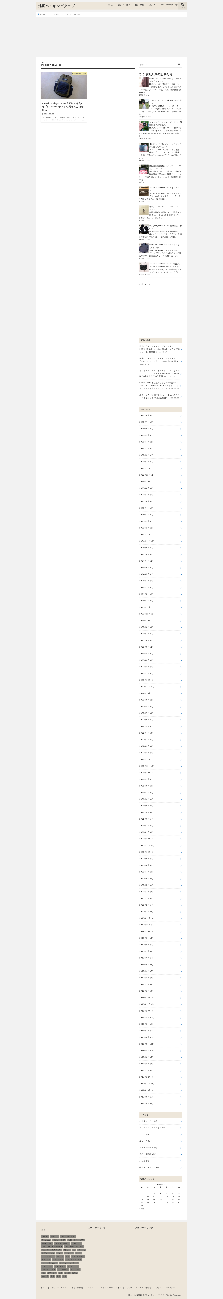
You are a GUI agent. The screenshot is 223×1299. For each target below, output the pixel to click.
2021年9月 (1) (146, 779)
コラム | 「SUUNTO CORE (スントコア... (165, 208)
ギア (67, 1256)
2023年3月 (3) (146, 660)
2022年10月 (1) (146, 693)
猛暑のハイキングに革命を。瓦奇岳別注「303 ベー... (165, 80)
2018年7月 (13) (146, 1031)
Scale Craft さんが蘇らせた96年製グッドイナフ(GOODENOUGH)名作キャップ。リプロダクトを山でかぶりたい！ (159, 385)
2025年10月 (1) (146, 481)
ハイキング (73, 1263)
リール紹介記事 (148, 1147)
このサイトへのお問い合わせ (138, 1288)
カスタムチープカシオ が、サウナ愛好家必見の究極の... (165, 123)
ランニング (75, 1270)
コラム (144, 1134)
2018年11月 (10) (147, 1004)
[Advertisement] (111, 37)
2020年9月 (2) (146, 859)
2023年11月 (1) (146, 614)
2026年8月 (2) (146, 415)
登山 (52, 1276)
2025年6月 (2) (146, 501)
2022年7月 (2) (146, 713)
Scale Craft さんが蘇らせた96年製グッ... (165, 101)
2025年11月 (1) (146, 475)
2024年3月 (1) (146, 587)
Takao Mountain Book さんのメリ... (164, 189)
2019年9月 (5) (146, 938)
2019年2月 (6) (146, 984)
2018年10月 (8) (146, 1011)
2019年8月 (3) (146, 945)
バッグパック (47, 1266)
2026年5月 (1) (146, 435)
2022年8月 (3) (146, 707)
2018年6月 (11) (146, 1037)
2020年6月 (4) (146, 879)
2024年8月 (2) (146, 554)
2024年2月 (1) (146, 594)
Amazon (45, 1237)
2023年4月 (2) (146, 653)
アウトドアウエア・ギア (169, 5)
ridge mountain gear (74, 1247)
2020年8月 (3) (146, 865)
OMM (69, 1240)
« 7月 (141, 1209)
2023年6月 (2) (146, 640)
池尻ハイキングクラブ (56, 6)
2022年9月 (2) (146, 700)
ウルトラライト (48, 1256)
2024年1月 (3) (146, 601)
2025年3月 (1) (146, 515)
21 (166, 1200)
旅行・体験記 (139, 5)
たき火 (59, 1253)
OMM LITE (76, 1243)
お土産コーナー (148, 1121)
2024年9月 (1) (146, 548)
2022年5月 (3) (146, 726)
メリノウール (63, 1270)
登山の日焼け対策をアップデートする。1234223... (165, 167)
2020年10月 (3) (146, 852)
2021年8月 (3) (146, 786)
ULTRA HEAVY (48, 1253)
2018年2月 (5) (146, 1064)
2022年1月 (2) (146, 753)
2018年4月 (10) (146, 1050)
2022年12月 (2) (146, 680)
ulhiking (81, 1250)
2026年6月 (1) (146, 429)
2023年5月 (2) (146, 647)
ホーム (110, 5)
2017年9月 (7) (146, 1097)
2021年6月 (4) (146, 799)
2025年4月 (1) (146, 508)
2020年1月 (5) (146, 912)
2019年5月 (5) (146, 965)
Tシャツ (67, 1250)
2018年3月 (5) (146, 1057)
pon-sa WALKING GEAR (52, 1247)
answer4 (54, 1237)
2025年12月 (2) (146, 468)
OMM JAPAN (47, 1243)
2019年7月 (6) (146, 951)
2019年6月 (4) (146, 958)
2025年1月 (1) (146, 528)
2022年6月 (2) (146, 720)
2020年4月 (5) (146, 892)
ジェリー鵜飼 (58, 1260)
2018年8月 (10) (146, 1024)
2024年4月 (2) (146, 581)
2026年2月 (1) (146, 455)
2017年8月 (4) (146, 1103)
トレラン (63, 1263)
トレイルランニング (49, 1263)
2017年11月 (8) (146, 1084)
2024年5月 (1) (146, 574)
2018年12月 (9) (146, 998)
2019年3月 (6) (146, 978)
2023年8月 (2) (146, 627)
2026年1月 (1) (146, 462)
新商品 (75, 1273)
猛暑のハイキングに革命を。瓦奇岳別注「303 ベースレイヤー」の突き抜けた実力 (158, 361)
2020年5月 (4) (146, 885)
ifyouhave (46, 1240)
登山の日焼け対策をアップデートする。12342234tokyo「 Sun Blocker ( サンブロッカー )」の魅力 (159, 349)
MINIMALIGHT (59, 1240)
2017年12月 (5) (146, 1077)
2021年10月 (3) (146, 773)
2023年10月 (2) (146, 621)
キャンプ (59, 1256)
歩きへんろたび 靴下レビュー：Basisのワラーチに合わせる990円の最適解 (159, 396)
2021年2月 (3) (146, 826)
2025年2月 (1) (146, 521)
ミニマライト (72, 1266)
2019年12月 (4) (146, 918)
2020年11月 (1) (146, 845)
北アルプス (51, 1273)
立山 (58, 1276)
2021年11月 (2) (146, 766)
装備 (64, 1276)
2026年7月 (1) (146, 422)
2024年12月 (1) (146, 534)
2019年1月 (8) (146, 991)
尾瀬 (60, 1273)
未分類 (144, 1161)
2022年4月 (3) (146, 733)
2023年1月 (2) (146, 673)
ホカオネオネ (59, 1266)
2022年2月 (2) (146, 746)
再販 (43, 1273)
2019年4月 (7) (146, 971)
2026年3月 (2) (146, 448)
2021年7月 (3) (146, 793)
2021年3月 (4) (146, 819)
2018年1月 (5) (146, 1070)
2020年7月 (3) (146, 872)
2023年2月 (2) (146, 667)
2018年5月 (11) (146, 1044)
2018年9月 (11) (146, 1017)
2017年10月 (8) (146, 1090)
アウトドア (68, 1253)
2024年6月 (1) (146, 567)
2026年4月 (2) (146, 442)
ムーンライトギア (49, 1270)
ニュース (152, 5)
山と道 (67, 1273)
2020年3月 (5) (146, 898)
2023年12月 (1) (146, 607)
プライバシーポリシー (165, 1288)
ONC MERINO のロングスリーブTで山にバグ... (165, 246)
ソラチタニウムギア (73, 1260)
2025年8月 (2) (146, 488)
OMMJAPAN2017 (62, 1243)
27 (160, 1203)
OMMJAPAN (79, 1240)
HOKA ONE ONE (68, 1237)
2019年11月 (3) (146, 925)
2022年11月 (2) (146, 687)
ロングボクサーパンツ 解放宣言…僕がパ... (165, 227)
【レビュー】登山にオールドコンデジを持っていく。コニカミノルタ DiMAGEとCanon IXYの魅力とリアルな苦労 (159, 373)
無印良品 (45, 1276)
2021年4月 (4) (146, 812)
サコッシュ (46, 1260)
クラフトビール (78, 1256)
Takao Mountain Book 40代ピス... (165, 264)
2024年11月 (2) (146, 541)
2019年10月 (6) (146, 931)
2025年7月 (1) (146, 495)
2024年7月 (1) (146, 561)
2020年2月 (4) (146, 905)
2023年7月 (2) (146, 634)
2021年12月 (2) (146, 759)
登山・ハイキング (124, 5)
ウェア (78, 1253)
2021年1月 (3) (146, 832)
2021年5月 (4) (146, 806)
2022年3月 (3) (146, 740)
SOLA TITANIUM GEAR (52, 1250)
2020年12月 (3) (146, 839)
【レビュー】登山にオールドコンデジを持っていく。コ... (165, 145)
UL (74, 1250)
